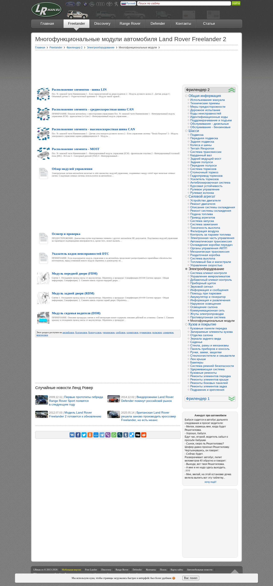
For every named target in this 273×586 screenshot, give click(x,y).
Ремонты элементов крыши (209, 379)
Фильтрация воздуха (204, 231)
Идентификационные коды (209, 117)
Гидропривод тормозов (206, 175)
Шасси (194, 131)
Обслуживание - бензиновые (210, 127)
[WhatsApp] (113, 434)
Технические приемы (205, 103)
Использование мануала (207, 99)
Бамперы (196, 362)
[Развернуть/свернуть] (231, 90)
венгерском (42, 335)
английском (68, 332)
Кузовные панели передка (208, 328)
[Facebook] (78, 434)
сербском (120, 332)
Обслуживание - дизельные (209, 123)
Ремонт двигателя (202, 203)
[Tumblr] (125, 434)
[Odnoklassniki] (90, 434)
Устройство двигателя (205, 200)
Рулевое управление (204, 189)
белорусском (94, 332)
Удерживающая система (207, 369)
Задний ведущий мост (205, 158)
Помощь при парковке (205, 293)
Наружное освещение (205, 303)
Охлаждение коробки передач (211, 244)
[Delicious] (131, 434)
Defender (158, 24)
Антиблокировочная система (210, 182)
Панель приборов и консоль (209, 348)
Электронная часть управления (212, 238)
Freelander (76, 24)
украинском (109, 332)
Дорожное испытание (205, 110)
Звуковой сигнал (201, 286)
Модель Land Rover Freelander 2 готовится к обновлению (75, 414)
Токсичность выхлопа (205, 227)
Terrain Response (202, 148)
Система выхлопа (202, 258)
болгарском (81, 332)
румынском (145, 332)
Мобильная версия (71, 569)
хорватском (132, 332)
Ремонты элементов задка (208, 386)
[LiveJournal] (119, 434)
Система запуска (202, 221)
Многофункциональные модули (212, 320)
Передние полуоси (203, 165)
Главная (47, 24)
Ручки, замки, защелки (206, 352)
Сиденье (196, 342)
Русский (130, 3)
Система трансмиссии (205, 151)
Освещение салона (204, 307)
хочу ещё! (210, 481)
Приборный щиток (203, 283)
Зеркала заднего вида (205, 338)
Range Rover (130, 24)
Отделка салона (201, 335)
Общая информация (205, 96)
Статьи (209, 24)
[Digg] (137, 434)
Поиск (163, 569)
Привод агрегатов (202, 217)
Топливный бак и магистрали (210, 261)
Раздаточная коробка (205, 255)
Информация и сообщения (209, 290)
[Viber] (107, 434)
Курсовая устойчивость (206, 186)
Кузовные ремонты (203, 372)
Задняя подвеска (202, 141)
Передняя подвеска (204, 138)
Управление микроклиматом (210, 276)
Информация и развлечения (210, 300)
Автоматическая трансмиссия (211, 241)
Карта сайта (177, 569)
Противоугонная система (207, 317)
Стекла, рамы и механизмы (209, 345)
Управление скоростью (206, 265)
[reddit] (143, 434)
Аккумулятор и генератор (208, 296)
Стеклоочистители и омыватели (212, 355)
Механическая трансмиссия (209, 251)
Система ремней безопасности (212, 366)
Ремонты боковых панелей (209, 383)
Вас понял (190, 578)
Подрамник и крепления (207, 389)
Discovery (102, 24)
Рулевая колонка (202, 192)
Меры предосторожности (207, 106)
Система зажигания (204, 224)
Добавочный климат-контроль (211, 279)
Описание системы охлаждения (212, 207)
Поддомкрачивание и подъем (211, 120)
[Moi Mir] (96, 434)
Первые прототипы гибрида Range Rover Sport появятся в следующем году (76, 400)
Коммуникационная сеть (207, 310)
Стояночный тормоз (204, 172)
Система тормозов (203, 169)
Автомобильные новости (199, 569)
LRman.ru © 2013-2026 (45, 569)
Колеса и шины (201, 145)
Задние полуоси (201, 162)
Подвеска (196, 134)
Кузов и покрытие (202, 324)
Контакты (183, 24)
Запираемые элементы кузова (211, 331)
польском (157, 332)
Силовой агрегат (202, 196)
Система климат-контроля (208, 273)
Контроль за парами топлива (210, 234)
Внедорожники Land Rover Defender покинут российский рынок (147, 398)
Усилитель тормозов (204, 179)
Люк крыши (198, 359)
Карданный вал (201, 155)
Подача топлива (201, 214)
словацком (168, 332)
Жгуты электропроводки (207, 313)
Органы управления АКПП (208, 248)
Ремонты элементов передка (210, 376)
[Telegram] (102, 434)
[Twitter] (84, 434)
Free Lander (91, 569)
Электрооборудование (206, 269)
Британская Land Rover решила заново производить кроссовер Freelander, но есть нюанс (148, 416)
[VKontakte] (72, 434)
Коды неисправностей (205, 113)
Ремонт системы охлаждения (210, 210)
